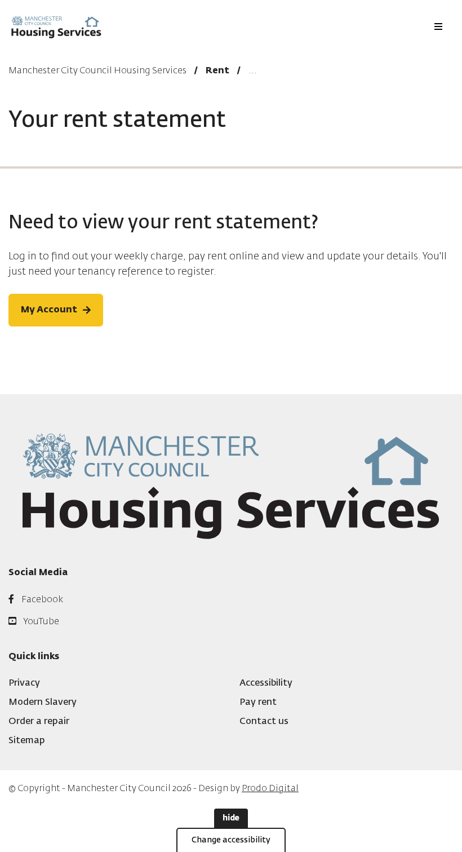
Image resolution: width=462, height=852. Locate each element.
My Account (49, 310)
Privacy (24, 683)
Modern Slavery (42, 702)
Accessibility (265, 683)
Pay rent (258, 702)
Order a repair (38, 721)
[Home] (56, 27)
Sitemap (26, 740)
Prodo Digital (270, 788)
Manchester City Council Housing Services (97, 71)
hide (231, 818)
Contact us (263, 721)
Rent (217, 71)
